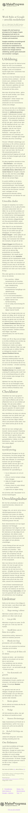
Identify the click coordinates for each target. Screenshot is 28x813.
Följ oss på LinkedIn (14, 809)
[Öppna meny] (3, 10)
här (14, 769)
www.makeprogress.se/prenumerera (10, 779)
